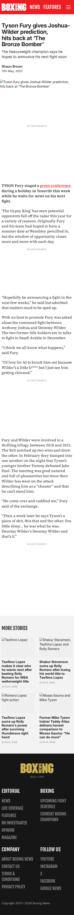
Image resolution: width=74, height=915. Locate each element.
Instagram (49, 866)
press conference (55, 185)
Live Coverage (12, 808)
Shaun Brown (12, 66)
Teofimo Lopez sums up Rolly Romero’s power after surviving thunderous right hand (15, 727)
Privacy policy (13, 886)
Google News (50, 888)
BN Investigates (14, 822)
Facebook (47, 881)
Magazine (9, 837)
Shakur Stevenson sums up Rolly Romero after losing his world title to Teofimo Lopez (54, 669)
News (35, 7)
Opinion (8, 830)
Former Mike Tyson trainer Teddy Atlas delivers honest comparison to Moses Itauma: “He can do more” (54, 727)
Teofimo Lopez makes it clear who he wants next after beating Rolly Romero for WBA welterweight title (17, 671)
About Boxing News (17, 859)
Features (52, 7)
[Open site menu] (68, 7)
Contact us (11, 866)
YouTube (47, 859)
